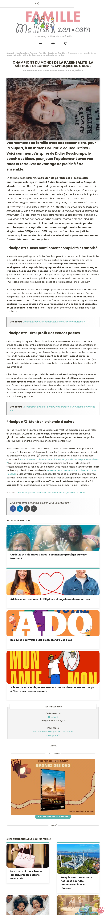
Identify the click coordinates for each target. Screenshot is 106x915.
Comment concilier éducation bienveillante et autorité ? (54, 321)
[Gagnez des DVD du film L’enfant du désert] (53, 787)
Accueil (10, 53)
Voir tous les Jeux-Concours (53, 816)
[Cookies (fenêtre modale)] (101, 910)
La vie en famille (56, 53)
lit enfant (53, 717)
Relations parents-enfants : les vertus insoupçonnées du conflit (52, 492)
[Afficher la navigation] (40, 44)
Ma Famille (22, 53)
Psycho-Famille (38, 53)
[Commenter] (27, 508)
